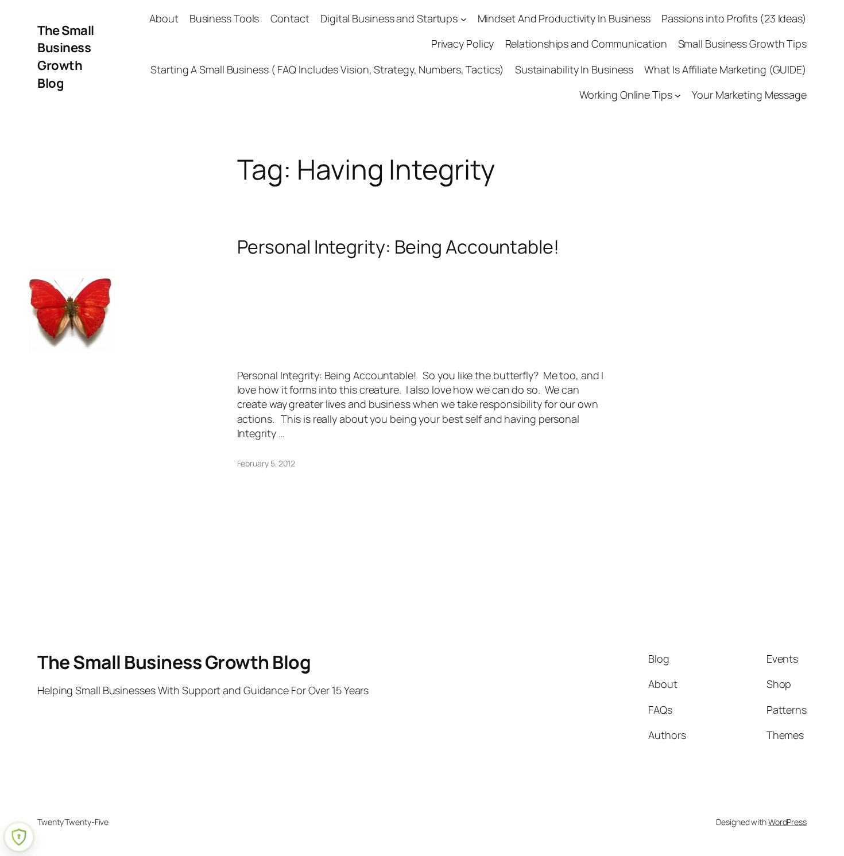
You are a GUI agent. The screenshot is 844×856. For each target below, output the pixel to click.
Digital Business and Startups (389, 18)
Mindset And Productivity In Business (564, 18)
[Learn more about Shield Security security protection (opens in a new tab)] (19, 837)
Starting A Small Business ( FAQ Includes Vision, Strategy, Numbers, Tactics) (327, 69)
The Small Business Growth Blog (65, 57)
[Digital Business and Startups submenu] (463, 18)
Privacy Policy (462, 43)
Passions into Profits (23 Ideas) (734, 18)
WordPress (787, 821)
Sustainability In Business (574, 69)
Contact (289, 18)
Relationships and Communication (586, 43)
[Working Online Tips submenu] (678, 95)
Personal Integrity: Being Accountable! (398, 246)
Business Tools (224, 18)
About (164, 18)
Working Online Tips (625, 95)
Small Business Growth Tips (742, 43)
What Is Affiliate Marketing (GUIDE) (725, 69)
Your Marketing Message (749, 95)
